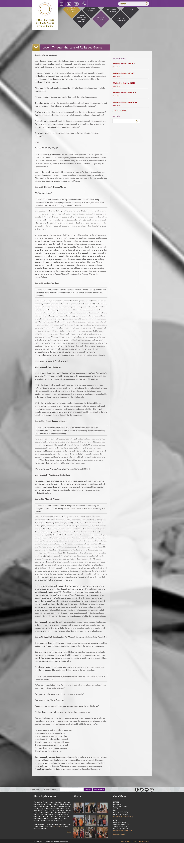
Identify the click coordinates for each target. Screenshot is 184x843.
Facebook (137, 790)
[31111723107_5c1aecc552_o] (78, 808)
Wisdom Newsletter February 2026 (125, 102)
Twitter (142, 790)
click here (56, 826)
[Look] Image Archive (69, 3)
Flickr (147, 790)
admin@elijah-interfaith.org (123, 816)
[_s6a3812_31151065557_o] (90, 808)
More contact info (119, 834)
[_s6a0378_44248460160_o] (102, 832)
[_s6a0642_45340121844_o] (78, 832)
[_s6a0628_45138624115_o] (102, 820)
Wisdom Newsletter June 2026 (124, 64)
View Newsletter (99, 789)
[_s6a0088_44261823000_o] (90, 832)
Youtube (152, 790)
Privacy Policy (144, 841)
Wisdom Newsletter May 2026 (123, 73)
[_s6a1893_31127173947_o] (102, 808)
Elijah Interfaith (45, 14)
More (69, 832)
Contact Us (125, 841)
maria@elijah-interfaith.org (122, 830)
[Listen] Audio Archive (76, 3)
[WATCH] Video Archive (61, 3)
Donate (83, 3)
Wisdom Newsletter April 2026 (124, 83)
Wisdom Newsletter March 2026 (124, 93)
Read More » (117, 67)
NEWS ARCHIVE (119, 111)
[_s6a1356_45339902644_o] (90, 820)
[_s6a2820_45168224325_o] (78, 820)
